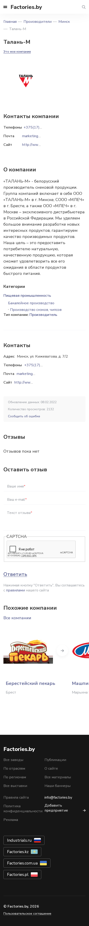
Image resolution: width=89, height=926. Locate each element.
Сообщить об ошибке (24, 416)
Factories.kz (18, 851)
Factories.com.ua (22, 863)
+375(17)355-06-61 (41, 365)
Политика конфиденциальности (22, 809)
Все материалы (57, 777)
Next (62, 650)
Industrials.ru (19, 840)
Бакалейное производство (31, 303)
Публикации (55, 759)
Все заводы (13, 759)
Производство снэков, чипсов (36, 309)
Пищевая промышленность (27, 295)
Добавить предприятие (56, 808)
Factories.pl (18, 874)
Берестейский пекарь (30, 683)
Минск (64, 21)
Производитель (43, 314)
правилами (15, 590)
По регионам (14, 777)
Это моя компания (17, 51)
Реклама (10, 819)
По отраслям (14, 768)
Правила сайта (16, 797)
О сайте (51, 768)
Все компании (17, 618)
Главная (10, 21)
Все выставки (15, 785)
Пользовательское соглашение (27, 913)
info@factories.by (58, 797)
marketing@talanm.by (34, 373)
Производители (38, 21)
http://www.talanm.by (32, 382)
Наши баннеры (57, 785)
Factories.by (26, 7)
